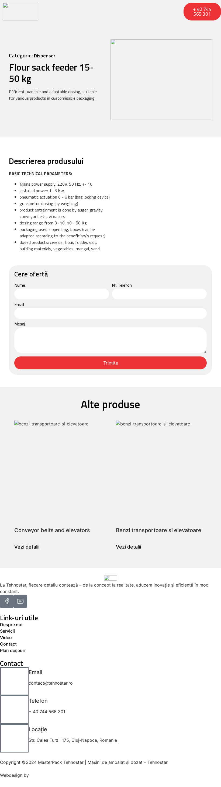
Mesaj (19, 324)
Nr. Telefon (122, 285)
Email (19, 305)
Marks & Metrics (46, 775)
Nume (19, 285)
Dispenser (45, 55)
